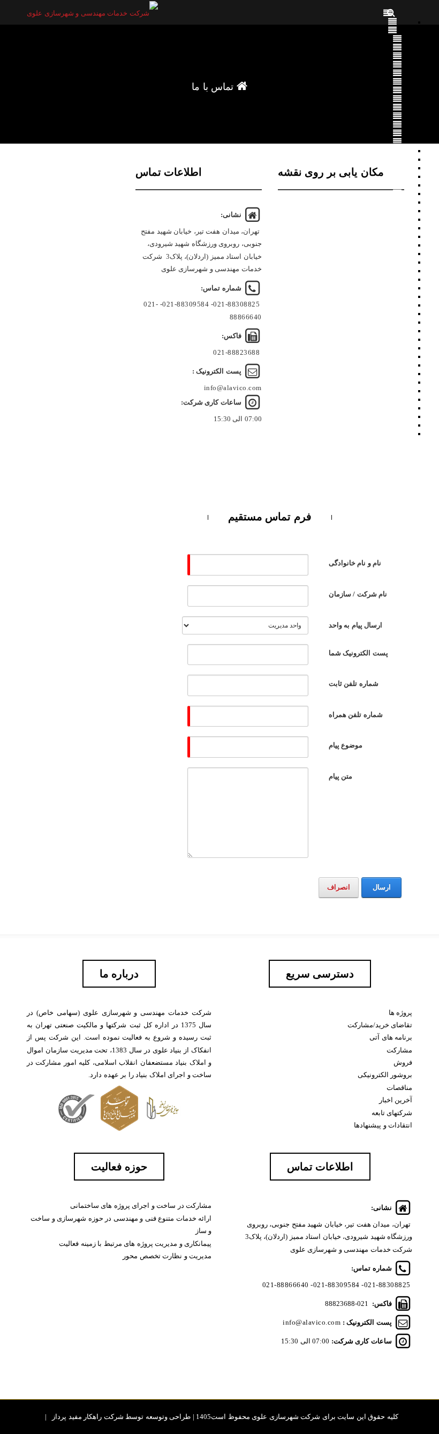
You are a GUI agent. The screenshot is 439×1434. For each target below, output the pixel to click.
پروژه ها (401, 1013)
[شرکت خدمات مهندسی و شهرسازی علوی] (92, 13)
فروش (402, 1062)
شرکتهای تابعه (392, 1113)
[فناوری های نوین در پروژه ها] (402, 381)
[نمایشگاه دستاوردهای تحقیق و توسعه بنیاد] (407, 398)
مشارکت (399, 1050)
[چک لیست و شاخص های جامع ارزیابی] (402, 356)
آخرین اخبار (396, 1100)
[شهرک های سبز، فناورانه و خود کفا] (402, 364)
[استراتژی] (397, 64)
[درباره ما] (392, 30)
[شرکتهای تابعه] (397, 115)
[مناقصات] (397, 175)
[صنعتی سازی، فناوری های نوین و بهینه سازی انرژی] (397, 338)
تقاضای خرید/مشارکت (380, 1025)
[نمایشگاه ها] (402, 390)
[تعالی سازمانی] (397, 90)
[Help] (322, 562)
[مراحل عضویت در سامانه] (397, 235)
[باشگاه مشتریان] (392, 270)
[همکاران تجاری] (397, 124)
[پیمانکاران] (397, 296)
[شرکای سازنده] (397, 278)
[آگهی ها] (392, 158)
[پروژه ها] (392, 201)
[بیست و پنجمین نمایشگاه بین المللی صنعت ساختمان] (407, 407)
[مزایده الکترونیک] (392, 210)
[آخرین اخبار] (397, 133)
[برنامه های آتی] (397, 193)
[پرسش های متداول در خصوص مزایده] (397, 150)
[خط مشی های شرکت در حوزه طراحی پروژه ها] (397, 330)
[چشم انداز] (397, 47)
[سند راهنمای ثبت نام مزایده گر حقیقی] (397, 244)
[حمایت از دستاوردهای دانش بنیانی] (402, 347)
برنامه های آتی (390, 1037)
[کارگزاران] (397, 304)
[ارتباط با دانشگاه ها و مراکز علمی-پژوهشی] (402, 373)
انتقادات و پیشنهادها (383, 1125)
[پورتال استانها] (392, 424)
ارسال (382, 887)
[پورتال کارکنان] (397, 141)
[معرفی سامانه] (397, 218)
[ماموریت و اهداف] (397, 38)
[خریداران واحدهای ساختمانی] (397, 287)
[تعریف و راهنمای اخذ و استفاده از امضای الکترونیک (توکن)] (397, 261)
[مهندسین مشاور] (397, 313)
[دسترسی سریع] (402, 416)
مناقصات (399, 1088)
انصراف (338, 887)
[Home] (392, 21)
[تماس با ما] (392, 433)
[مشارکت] (397, 184)
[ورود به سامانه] (397, 227)
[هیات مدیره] (397, 73)
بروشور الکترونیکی (385, 1075)
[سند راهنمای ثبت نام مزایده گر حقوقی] (397, 253)
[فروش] (397, 167)
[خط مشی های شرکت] (392, 321)
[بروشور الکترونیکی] (397, 98)
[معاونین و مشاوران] (397, 81)
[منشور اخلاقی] (397, 107)
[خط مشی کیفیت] (397, 55)
